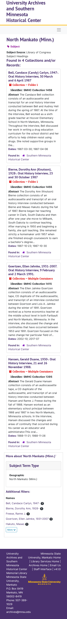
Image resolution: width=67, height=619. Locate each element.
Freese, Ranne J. (16, 513)
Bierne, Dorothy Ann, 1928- (23, 508)
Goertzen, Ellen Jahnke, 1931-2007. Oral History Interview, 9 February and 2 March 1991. (32, 270)
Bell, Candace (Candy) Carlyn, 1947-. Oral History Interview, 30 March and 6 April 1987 (33, 76)
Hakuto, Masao (15, 524)
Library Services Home (45, 561)
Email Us (55, 565)
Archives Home (38, 565)
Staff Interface (43, 569)
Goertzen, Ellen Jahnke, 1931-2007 (27, 518)
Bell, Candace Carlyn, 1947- (23, 503)
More (10, 529)
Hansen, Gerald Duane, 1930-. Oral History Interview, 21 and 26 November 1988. (32, 363)
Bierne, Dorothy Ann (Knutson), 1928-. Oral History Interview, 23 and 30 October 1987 (30, 173)
